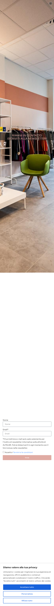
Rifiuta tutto (27, 601)
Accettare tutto (27, 587)
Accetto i (19, 452)
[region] (27, 584)
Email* (5, 429)
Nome (5, 420)
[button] (50, 3)
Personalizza (27, 594)
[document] (27, 303)
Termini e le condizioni (23, 452)
